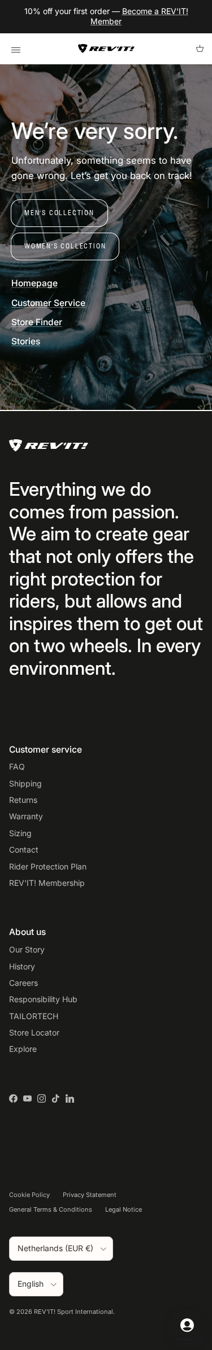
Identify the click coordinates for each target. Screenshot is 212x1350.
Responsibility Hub (43, 999)
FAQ (17, 766)
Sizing (20, 833)
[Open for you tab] (187, 1325)
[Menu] (15, 48)
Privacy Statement (89, 1195)
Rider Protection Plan (47, 866)
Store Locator (34, 1032)
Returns (23, 800)
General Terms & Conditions (50, 1209)
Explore (23, 1049)
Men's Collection (59, 212)
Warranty (26, 816)
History (22, 966)
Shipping (25, 783)
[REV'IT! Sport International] (106, 48)
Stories (25, 341)
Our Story (27, 949)
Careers (23, 983)
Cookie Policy (29, 1195)
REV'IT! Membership (47, 883)
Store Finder (36, 322)
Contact (23, 849)
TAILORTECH (33, 1016)
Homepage (34, 283)
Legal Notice (123, 1209)
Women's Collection (65, 246)
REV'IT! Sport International (73, 1312)
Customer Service (48, 303)
